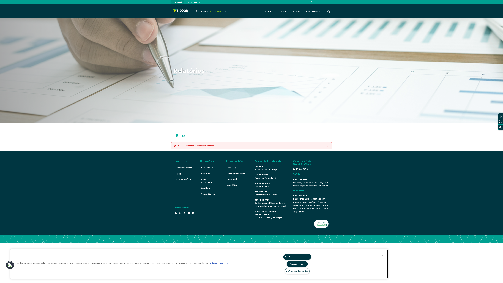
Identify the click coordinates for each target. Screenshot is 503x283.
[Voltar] (173, 135)
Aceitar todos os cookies (297, 257)
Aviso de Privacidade (219, 263)
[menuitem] (177, 2)
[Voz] (500, 121)
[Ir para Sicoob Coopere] (180, 11)
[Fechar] (382, 255)
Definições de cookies (297, 271)
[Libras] (500, 116)
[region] (199, 264)
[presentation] (177, 2)
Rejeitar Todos (297, 264)
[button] (10, 265)
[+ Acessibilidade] (500, 127)
